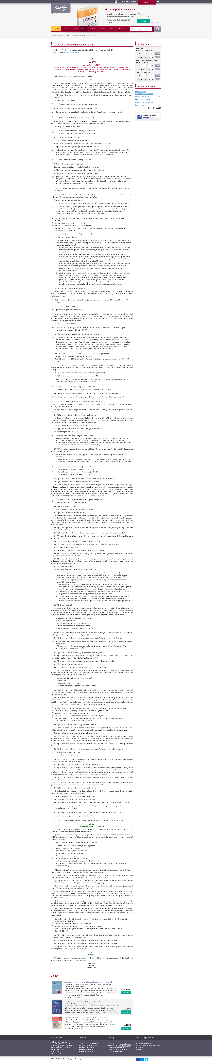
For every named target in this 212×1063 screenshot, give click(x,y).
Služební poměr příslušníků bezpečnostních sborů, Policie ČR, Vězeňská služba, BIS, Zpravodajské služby (112, 8)
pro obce (102, 29)
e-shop (75, 29)
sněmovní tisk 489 (72, 52)
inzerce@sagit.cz (118, 1051)
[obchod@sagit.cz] (158, 1)
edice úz (66, 29)
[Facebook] (138, 1059)
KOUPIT (128, 993)
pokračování (78, 997)
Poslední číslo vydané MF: (144, 102)
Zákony (66, 35)
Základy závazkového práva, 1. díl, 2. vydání (83, 1001)
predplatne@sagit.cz (124, 1046)
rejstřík (56, 29)
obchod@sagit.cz (125, 1044)
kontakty (120, 29)
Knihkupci (141, 1049)
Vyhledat (157, 29)
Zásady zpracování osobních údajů (149, 1045)
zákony (83, 29)
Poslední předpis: (141, 105)
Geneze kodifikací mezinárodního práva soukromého (86, 1017)
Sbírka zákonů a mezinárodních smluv (83, 35)
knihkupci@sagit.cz (121, 1049)
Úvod (60, 35)
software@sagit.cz (120, 1047)
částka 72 (97, 50)
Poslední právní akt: (142, 97)
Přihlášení (146, 2)
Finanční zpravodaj (142, 100)
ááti (92, 29)
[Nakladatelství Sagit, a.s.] (61, 13)
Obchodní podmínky (144, 1044)
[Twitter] (146, 1059)
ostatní (110, 29)
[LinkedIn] (142, 1059)
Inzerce (140, 1047)
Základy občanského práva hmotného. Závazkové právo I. (88, 981)
